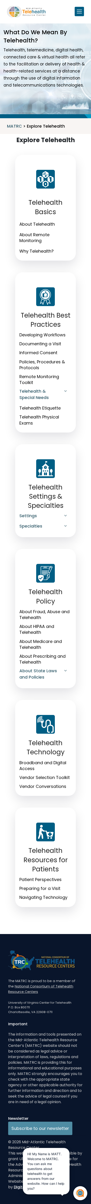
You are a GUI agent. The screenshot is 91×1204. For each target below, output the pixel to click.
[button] (65, 391)
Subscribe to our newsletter (40, 1128)
